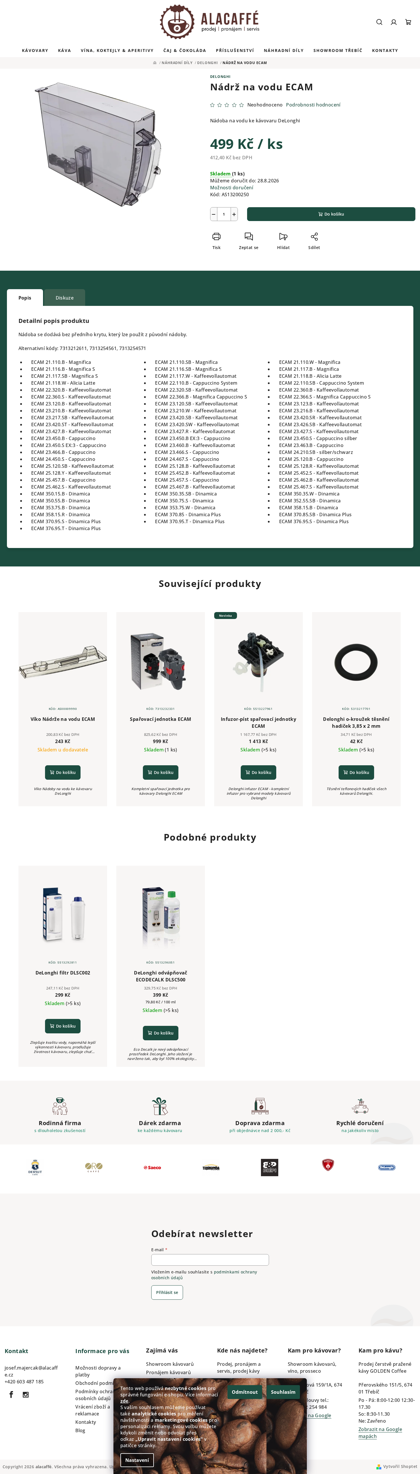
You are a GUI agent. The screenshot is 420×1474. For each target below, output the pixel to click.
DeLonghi (220, 76)
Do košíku (334, 214)
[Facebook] (11, 1394)
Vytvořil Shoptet (400, 1466)
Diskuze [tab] (65, 298)
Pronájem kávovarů (168, 1372)
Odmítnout (245, 1392)
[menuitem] (35, 50)
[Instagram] (25, 1394)
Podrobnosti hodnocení (313, 105)
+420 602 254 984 (307, 1407)
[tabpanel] (35, 1169)
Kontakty (85, 1422)
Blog (80, 1430)
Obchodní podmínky (98, 1383)
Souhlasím (283, 1392)
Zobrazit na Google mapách (309, 1419)
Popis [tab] (24, 298)
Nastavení (137, 1460)
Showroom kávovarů (170, 1364)
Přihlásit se (167, 1292)
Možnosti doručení (231, 187)
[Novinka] (258, 662)
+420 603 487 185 (24, 1381)
